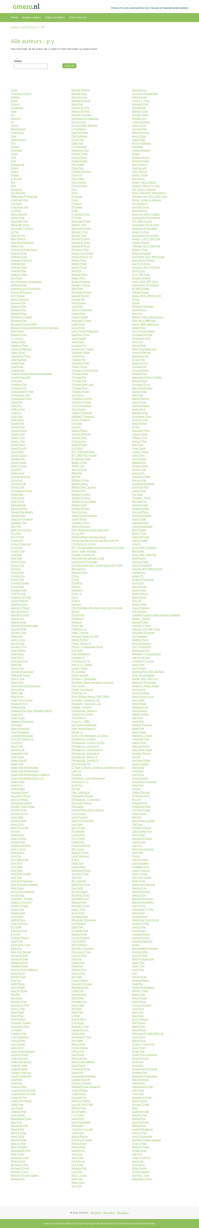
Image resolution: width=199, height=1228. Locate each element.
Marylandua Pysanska (145, 948)
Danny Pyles (139, 604)
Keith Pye (77, 1179)
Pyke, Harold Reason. (84, 728)
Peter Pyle (77, 863)
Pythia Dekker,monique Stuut (89, 537)
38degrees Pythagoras (24, 196)
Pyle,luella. (78, 806)
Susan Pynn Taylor (82, 349)
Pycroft (136, 799)
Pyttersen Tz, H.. (81, 661)
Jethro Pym (17, 824)
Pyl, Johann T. (140, 203)
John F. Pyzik (18, 849)
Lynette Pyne (18, 1111)
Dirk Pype (137, 771)
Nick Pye (76, 1186)
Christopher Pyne (21, 398)
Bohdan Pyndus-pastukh (146, 1140)
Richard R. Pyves (81, 242)
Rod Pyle (76, 271)
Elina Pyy (77, 959)
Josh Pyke (77, 824)
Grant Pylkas (18, 650)
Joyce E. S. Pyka (140, 100)
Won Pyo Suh (79, 512)
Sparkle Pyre (139, 90)
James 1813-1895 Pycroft (146, 295)
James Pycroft (19, 760)
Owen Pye (77, 143)
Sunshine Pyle (140, 487)
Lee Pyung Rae (140, 657)
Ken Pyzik (16, 998)
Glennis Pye (17, 643)
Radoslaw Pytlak (81, 221)
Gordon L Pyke (80, 874)
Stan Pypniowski (81, 1122)
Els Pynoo (137, 1062)
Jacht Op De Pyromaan (85, 561)
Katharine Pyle (19, 955)
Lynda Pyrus (139, 1150)
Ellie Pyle (16, 526)
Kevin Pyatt (17, 1012)
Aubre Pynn (78, 973)
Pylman (15, 97)
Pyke (13, 136)
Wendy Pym (139, 1125)
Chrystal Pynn (140, 512)
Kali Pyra (137, 1154)
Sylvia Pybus (139, 310)
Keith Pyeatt (18, 987)
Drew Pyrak (17, 498)
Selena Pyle (138, 895)
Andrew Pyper (19, 267)
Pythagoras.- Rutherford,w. (87, 749)
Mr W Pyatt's (79, 1111)
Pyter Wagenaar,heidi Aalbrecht (90, 530)
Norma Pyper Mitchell (84, 125)
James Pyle (17, 764)
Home (14, 17)
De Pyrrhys (138, 271)
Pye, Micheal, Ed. (81, 764)
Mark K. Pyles (18, 1133)
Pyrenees (77, 207)
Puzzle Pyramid (80, 938)
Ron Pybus (138, 178)
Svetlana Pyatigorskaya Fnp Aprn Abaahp (156, 615)
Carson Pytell (140, 434)
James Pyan (17, 757)
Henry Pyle (17, 682)
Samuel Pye (78, 299)
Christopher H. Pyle (22, 391)
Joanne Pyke (18, 842)
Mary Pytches (19, 1147)
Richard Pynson (81, 239)
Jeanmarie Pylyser (21, 803)
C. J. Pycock (17, 338)
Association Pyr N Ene (145, 235)
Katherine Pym (19, 962)
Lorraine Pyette (141, 760)
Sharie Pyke (78, 313)
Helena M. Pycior (20, 675)
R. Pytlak (76, 217)
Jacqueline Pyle (19, 753)
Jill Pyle (136, 757)
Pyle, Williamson (81, 654)
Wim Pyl (136, 817)
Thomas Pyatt (80, 373)
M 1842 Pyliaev (140, 288)
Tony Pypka (78, 409)
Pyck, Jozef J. (79, 686)
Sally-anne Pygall (142, 749)
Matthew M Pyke (20, 1150)
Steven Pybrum (141, 870)
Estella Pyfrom (80, 1030)
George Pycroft (20, 615)
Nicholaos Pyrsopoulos (85, 118)
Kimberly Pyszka (141, 827)
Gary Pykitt (78, 1054)
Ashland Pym (139, 373)
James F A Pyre (140, 232)
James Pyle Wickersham (24, 771)
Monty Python (80, 640)
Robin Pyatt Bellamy (83, 1062)
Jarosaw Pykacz (20, 792)
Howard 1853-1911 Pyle (146, 186)
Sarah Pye (77, 1072)
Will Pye (76, 476)
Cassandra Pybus (21, 356)
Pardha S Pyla (79, 154)
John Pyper (17, 888)
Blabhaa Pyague (141, 253)
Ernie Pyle (16, 547)
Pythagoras (17, 164)
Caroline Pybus (141, 934)
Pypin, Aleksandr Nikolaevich (149, 193)
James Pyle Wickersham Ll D (27, 778)
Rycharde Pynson (82, 292)
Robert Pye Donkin (83, 253)
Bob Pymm (17, 331)
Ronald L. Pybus (81, 285)
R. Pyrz (75, 859)
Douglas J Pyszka (81, 984)
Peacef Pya (78, 962)
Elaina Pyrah (139, 976)
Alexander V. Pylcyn (22, 228)
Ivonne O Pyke (140, 923)
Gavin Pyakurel (19, 600)
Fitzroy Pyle (17, 565)
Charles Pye (18, 370)
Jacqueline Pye (140, 356)
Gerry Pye (137, 1012)
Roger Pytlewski (81, 281)
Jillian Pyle (138, 728)
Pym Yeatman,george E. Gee (88, 558)
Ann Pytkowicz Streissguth (26, 281)
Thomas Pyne (80, 388)
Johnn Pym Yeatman (22, 891)
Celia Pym (137, 785)
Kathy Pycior (18, 973)
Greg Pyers (17, 654)
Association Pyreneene (145, 285)
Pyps (135, 1108)
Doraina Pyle (18, 484)
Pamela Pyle (139, 888)
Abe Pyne (137, 718)
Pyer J (75, 189)
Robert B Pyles (140, 161)
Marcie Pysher (80, 1136)
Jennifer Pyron (19, 813)
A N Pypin (16, 203)
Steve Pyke (78, 342)
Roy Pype (137, 494)
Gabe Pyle (77, 927)
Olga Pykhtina (140, 1079)
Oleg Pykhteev (80, 132)
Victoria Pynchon (81, 434)
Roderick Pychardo (143, 579)
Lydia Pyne (17, 1104)
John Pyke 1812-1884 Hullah (148, 257)
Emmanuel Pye (140, 650)
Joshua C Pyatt (140, 1104)
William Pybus (80, 484)
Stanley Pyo (139, 572)
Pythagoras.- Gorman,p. (85, 746)
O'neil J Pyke (139, 1143)
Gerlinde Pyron (80, 898)
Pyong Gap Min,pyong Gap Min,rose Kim (95, 540)
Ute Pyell (77, 423)
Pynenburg (17, 132)
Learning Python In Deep (147, 377)
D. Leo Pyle (138, 359)
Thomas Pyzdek (81, 391)
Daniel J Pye (139, 469)
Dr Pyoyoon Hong (21, 491)
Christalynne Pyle (142, 334)
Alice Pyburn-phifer (143, 820)
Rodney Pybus (80, 274)
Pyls (13, 143)
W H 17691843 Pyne (83, 452)
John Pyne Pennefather (24, 884)
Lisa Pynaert (79, 813)
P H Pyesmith (79, 146)
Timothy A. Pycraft (82, 1129)
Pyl (12, 115)
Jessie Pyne (78, 1150)
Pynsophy (138, 1065)
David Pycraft (18, 448)
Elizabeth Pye (18, 522)
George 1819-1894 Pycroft (147, 569)
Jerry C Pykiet (140, 1019)
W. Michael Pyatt (81, 459)
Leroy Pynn (138, 1037)
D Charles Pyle (80, 930)
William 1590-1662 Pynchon (148, 317)
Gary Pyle (137, 395)
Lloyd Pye (16, 1083)
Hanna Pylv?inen (141, 1005)
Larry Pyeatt (18, 1044)
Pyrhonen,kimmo (82, 803)
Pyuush (136, 788)
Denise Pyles (139, 391)
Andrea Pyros (19, 253)
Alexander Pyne (20, 225)
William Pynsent (81, 498)
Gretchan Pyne (19, 661)
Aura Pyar (138, 1015)
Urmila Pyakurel (81, 420)
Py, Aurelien (78, 671)
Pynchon (16, 118)
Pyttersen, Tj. (79, 629)
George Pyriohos (142, 838)
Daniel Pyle (17, 423)
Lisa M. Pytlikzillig (21, 1076)
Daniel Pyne (18, 427)
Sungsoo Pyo (79, 345)
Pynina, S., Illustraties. (84, 679)
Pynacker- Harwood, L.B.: (86, 700)
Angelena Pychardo (143, 484)
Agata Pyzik (17, 217)
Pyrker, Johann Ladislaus (146, 200)
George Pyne (18, 622)
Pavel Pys (137, 984)
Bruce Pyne (78, 913)
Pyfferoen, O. (79, 693)
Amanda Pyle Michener (24, 249)
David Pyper (139, 1030)
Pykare (15, 175)
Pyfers (14, 168)
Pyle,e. (75, 576)
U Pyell (75, 1015)
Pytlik (75, 210)
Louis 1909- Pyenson (144, 547)
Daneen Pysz (79, 969)
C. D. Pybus (78, 1115)
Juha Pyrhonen (19, 923)
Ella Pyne (137, 824)
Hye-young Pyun (81, 952)
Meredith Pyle (140, 104)
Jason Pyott (139, 732)
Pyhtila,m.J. (78, 618)
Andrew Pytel (18, 271)
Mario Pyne (139, 1040)
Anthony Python (81, 1101)
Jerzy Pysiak (139, 703)
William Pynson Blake (84, 501)
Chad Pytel (17, 366)
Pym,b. (75, 579)
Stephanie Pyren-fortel (145, 920)
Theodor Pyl (79, 359)
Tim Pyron (78, 395)
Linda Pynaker (19, 1069)
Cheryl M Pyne (140, 537)
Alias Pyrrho (18, 235)
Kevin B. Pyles (140, 420)
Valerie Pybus (79, 430)
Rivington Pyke (80, 249)
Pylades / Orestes (82, 707)
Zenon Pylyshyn (81, 526)
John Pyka (17, 867)
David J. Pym (18, 437)
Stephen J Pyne (80, 334)
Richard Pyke (79, 235)
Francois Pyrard (20, 583)
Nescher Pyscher (81, 115)
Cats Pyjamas (18, 359)
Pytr (134, 973)
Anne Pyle (138, 721)
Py (12, 122)
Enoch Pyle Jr (79, 1019)
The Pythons (79, 718)
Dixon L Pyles (18, 466)
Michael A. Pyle (19, 1165)
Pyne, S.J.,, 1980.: (81, 721)
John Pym (16, 877)
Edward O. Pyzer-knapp (145, 686)
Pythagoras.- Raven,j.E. (85, 757)
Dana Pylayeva (140, 608)
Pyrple (136, 856)
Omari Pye (77, 139)
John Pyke (17, 870)
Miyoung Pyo (79, 1058)
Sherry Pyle (138, 927)
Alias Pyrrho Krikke (83, 820)
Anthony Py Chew (82, 1140)
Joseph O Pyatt (19, 906)
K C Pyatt (16, 927)
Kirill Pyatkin (18, 1019)
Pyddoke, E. (78, 657)
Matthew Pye (139, 210)
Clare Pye (16, 405)
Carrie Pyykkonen (21, 349)
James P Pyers (140, 452)
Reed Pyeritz (139, 597)
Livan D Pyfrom (141, 1157)
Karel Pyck (17, 941)
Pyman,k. (77, 622)
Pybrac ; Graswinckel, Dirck (87, 647)
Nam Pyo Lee (79, 97)
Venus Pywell (139, 540)
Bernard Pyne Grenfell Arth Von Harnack (34, 327)
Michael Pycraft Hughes (25, 1175)
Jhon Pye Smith (19, 827)
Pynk (74, 200)
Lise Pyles (16, 1079)
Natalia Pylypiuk (81, 100)
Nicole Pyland (79, 891)
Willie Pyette (139, 1168)
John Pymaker (140, 863)
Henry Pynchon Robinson (26, 686)
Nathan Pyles (140, 111)
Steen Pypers (18, 139)
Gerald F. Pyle (18, 632)
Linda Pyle (77, 991)
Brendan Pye (79, 1001)
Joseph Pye (17, 909)
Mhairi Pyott (18, 1161)
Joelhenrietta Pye (21, 845)
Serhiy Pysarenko (82, 310)
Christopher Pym (142, 831)
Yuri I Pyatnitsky (141, 647)
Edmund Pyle (18, 505)
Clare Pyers (138, 906)
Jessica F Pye (139, 441)
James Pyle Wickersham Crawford (30, 774)
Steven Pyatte (140, 505)
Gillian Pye (17, 636)
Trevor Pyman (80, 1047)
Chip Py (136, 544)
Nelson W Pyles (81, 111)
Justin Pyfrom (79, 1090)
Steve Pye (77, 966)
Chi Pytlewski (139, 636)
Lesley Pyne (139, 491)
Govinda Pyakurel (142, 941)
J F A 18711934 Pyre (22, 739)
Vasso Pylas (139, 519)
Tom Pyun (138, 1008)
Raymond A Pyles (81, 228)
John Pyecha (139, 586)
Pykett (136, 303)
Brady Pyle (138, 1051)
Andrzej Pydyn (19, 274)
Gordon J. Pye (18, 647)
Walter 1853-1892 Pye (144, 679)
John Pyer (16, 863)
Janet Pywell (18, 788)
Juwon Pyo (138, 962)
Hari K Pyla (17, 668)
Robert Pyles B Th (82, 257)
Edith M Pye (18, 501)
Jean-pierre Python (143, 260)
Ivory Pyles (138, 700)
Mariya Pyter (79, 902)
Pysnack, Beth (140, 115)
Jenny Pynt (17, 817)
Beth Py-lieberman (143, 959)
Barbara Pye (18, 303)
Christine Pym (19, 384)
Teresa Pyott (139, 916)
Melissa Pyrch (140, 707)
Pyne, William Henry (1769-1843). (90, 696)
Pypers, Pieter (80, 668)
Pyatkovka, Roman (82, 796)
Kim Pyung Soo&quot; (84, 725)
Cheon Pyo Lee (141, 792)
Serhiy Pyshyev (141, 693)
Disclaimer (96, 1212)
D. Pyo (135, 427)
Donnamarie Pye (20, 476)
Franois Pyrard (140, 242)
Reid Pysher (139, 558)
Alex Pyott (77, 888)
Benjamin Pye (19, 320)
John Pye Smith (19, 859)
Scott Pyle (77, 306)
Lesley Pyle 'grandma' (144, 1054)
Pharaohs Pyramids (143, 632)
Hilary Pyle (17, 693)
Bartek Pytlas (18, 313)
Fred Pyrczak (18, 593)
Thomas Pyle (79, 381)
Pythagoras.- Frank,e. (84, 739)
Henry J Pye (17, 679)
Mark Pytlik (17, 1136)
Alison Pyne (78, 1044)
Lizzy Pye (77, 1172)
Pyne (14, 111)
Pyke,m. (76, 586)
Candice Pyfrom (81, 1079)
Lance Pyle (78, 1118)
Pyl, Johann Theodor (144, 189)
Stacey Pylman (140, 714)
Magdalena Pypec (21, 1118)
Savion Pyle (78, 1033)
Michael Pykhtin (81, 90)
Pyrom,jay (77, 625)
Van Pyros (138, 774)
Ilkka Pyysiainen (20, 732)
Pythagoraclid (80, 916)
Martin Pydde (18, 1140)
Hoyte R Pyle (139, 955)
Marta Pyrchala (141, 891)
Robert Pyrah (79, 267)
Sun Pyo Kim (18, 193)
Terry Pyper (139, 668)
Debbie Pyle (18, 459)
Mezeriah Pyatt (20, 1157)
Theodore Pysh (80, 363)
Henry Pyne (17, 689)
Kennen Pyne (18, 1001)
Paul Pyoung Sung (143, 849)
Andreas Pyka (19, 257)
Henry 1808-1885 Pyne (145, 324)
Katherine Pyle (19, 959)
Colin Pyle (16, 416)
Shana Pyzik (79, 1147)
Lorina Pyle (78, 835)
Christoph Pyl (19, 388)
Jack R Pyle (17, 746)
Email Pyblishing (81, 845)
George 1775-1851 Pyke (146, 629)
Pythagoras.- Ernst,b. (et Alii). (88, 742)
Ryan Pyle (77, 288)
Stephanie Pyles (141, 806)
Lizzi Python (79, 941)
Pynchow (77, 196)
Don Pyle (16, 469)
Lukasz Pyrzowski (21, 1101)
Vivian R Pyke (79, 444)
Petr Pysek (78, 164)
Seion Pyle (138, 767)
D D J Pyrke (78, 838)
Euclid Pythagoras (142, 1129)
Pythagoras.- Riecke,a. (84, 711)
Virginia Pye (78, 441)
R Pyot (136, 299)
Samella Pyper (140, 522)
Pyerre (15, 125)
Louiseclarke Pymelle (23, 1090)
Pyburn (15, 104)
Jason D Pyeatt (19, 799)
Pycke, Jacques (80, 675)
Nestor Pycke (140, 175)
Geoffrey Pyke (19, 604)
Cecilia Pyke (17, 363)
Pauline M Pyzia (81, 1069)
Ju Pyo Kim (17, 916)
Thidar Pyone (79, 366)
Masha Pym (139, 1118)
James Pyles (18, 781)
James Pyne (139, 125)
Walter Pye (78, 466)
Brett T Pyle (139, 533)
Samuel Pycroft (80, 295)
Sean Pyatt (78, 1005)
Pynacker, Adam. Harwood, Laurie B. (92, 682)
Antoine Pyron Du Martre (26, 288)
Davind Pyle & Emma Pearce (88, 810)
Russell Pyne (139, 803)
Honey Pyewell (140, 1172)
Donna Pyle (17, 473)
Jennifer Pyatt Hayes (23, 806)
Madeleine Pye (80, 987)
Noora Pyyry (79, 122)
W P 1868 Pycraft (142, 221)
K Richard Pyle (19, 930)
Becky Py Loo (140, 363)
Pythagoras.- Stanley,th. (85, 760)
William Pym (79, 491)
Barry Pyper (79, 827)
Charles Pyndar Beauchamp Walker (31, 373)
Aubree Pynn (79, 994)
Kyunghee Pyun (20, 1026)
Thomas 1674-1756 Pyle (146, 246)
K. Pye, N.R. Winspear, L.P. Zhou (90, 735)
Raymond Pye (79, 934)
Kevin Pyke (17, 1015)
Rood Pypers (18, 129)
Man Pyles (138, 551)
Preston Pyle (139, 1115)
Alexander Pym (19, 221)
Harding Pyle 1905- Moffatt (148, 671)
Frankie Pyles (140, 952)
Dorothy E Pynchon (83, 948)
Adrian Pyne (139, 742)
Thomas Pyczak (141, 810)
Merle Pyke (138, 1026)
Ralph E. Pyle (79, 225)
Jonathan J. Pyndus (22, 898)
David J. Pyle (18, 434)
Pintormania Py (141, 796)
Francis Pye (17, 579)
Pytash (136, 154)
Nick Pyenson (79, 945)
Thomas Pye (79, 377)
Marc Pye (16, 1122)
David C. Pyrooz (141, 618)
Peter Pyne (78, 1182)
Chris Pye (16, 381)
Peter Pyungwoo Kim (144, 349)
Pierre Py (77, 175)
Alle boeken (109, 1212)
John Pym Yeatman (22, 881)
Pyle (13, 186)
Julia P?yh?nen (140, 1122)
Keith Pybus (18, 984)
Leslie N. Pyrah (19, 1054)
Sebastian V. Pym (81, 1037)
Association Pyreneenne (146, 217)
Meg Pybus (17, 1154)
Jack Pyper (78, 1165)
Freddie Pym (139, 118)
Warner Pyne (79, 469)
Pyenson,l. (77, 590)
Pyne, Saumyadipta (143, 675)
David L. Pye (18, 441)
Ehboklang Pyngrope (144, 781)
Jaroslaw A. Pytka (21, 796)
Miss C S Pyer (79, 1175)
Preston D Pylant (81, 1083)
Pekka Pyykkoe (141, 150)
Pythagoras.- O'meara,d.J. (86, 799)
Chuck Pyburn (80, 980)
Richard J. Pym (80, 232)
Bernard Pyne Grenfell (24, 324)
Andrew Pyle (18, 264)
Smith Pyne (78, 324)
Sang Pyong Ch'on (143, 696)
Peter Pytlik (139, 448)
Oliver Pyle (138, 966)
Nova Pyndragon (142, 565)
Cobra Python (140, 370)
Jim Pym (15, 831)
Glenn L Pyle (18, 640)
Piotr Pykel (78, 178)
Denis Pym (138, 455)
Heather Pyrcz (140, 640)
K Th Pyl (15, 934)
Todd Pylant (79, 1094)
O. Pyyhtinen (79, 129)
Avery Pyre (138, 913)
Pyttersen (16, 150)
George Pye (17, 618)
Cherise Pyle (139, 366)
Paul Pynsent (139, 711)
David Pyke (17, 452)
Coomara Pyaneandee (145, 93)
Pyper (14, 100)
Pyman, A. (77, 732)
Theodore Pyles (141, 476)
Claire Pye (16, 402)
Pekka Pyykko (80, 161)
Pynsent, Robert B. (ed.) (85, 636)
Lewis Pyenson (19, 1058)
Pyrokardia (78, 831)
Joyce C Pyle (78, 909)
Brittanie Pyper (80, 895)
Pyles (75, 193)
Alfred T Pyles (140, 991)
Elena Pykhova (140, 398)
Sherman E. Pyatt (81, 320)
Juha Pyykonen (80, 856)
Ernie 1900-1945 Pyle (144, 554)
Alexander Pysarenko (84, 920)
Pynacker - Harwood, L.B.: (86, 703)
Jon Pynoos (17, 895)
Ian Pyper (16, 725)
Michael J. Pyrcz (20, 1172)
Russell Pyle (139, 107)
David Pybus (18, 444)
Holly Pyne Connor (22, 700)
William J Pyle (139, 249)
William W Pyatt (81, 508)
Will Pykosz (138, 1023)
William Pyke (79, 1108)
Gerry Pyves (139, 459)
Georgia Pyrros (141, 746)
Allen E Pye (17, 246)
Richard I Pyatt (140, 1147)
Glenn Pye (77, 1157)
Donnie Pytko (140, 622)
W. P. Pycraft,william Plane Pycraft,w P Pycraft (98, 547)
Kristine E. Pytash (21, 1023)
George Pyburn (20, 611)
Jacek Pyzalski (140, 764)
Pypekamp (17, 107)
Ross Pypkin (139, 530)
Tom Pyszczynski (81, 405)
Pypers (15, 171)
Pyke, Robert (139, 171)
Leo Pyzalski (79, 923)
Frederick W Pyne (21, 597)
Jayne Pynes (139, 590)
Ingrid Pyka (138, 842)
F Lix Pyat (16, 554)
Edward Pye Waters (22, 512)
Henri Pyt (137, 342)
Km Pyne (77, 1008)
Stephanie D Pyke (142, 1086)
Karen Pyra (138, 409)
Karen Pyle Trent (21, 945)
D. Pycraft (16, 178)
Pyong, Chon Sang (82, 689)
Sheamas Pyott (141, 430)
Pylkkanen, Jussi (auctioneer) (88, 778)
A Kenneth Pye (19, 200)
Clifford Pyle (18, 409)
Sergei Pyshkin (140, 508)
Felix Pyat (16, 558)
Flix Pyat (15, 569)
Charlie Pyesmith (20, 377)
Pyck (13, 157)
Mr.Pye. (76, 788)
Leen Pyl (137, 845)
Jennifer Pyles (19, 810)
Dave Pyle (137, 1161)
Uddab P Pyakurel (82, 413)
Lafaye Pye (78, 1133)
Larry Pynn (17, 1047)
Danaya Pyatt (140, 466)
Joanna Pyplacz (141, 405)
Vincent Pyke (79, 437)
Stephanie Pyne (141, 338)
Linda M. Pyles (19, 1065)
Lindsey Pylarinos (21, 1072)
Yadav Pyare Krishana (84, 515)
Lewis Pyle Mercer (21, 1062)
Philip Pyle (77, 168)
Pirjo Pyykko (79, 182)
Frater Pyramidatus (143, 987)
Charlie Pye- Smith (82, 714)
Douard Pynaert (141, 278)
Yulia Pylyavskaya (142, 526)
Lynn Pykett (18, 1115)
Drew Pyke (17, 494)
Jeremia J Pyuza (141, 753)
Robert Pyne (79, 260)
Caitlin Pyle (78, 842)
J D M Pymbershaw (22, 735)
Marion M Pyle (19, 1125)
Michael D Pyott (20, 1168)
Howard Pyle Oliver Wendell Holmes (31, 711)
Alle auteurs (123, 1212)
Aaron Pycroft (19, 214)
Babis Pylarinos (20, 299)
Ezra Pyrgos (139, 930)
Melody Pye (139, 462)
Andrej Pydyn (79, 1143)
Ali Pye (15, 232)
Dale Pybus (17, 420)
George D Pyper (20, 608)
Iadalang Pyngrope (22, 721)
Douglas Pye (79, 1097)
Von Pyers (77, 448)
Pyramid (76, 774)
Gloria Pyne (139, 345)
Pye (13, 182)
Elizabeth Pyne (140, 867)
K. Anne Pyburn (20, 938)
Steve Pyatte (79, 338)
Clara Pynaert (140, 859)
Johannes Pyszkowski (144, 228)
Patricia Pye (139, 689)
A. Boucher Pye (19, 207)
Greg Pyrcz (17, 657)
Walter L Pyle (79, 462)
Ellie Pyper (78, 1125)
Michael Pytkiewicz (143, 306)
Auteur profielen (55, 17)
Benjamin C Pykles (21, 317)
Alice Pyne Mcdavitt (22, 242)
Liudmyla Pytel (140, 1111)
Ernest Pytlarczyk (21, 544)
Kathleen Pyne (19, 966)
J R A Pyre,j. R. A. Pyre (83, 544)
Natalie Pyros (140, 413)
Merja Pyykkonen (142, 388)
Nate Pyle (77, 104)
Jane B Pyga (139, 136)
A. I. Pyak (16, 210)
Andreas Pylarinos (21, 260)
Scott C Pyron (140, 874)
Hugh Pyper (18, 718)
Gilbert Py (137, 576)
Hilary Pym (17, 696)
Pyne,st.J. (77, 604)
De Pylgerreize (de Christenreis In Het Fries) (97, 565)
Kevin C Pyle (18, 1008)
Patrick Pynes (79, 157)
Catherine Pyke (141, 122)
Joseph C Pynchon (21, 902)
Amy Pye (137, 313)
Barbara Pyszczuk (142, 898)
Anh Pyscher (139, 611)
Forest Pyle (17, 572)
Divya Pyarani (140, 778)
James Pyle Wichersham (24, 767)
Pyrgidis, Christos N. (83, 554)
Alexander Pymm (142, 1179)
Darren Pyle (139, 480)
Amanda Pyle (79, 1168)
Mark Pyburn (140, 164)
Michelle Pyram (80, 906)
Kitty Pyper (78, 849)
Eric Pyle (16, 533)
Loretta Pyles (18, 1086)
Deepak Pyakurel (142, 725)
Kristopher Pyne (141, 416)
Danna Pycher (19, 430)
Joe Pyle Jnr (78, 1161)
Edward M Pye (19, 508)
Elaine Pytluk (139, 1101)
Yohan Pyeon (79, 519)
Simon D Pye (139, 1133)
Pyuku (135, 945)
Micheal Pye (78, 569)
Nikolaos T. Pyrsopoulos (146, 654)
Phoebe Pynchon (81, 171)
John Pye (16, 856)
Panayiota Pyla (80, 150)
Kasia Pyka (138, 1083)
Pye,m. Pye (78, 533)
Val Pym (76, 427)
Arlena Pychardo (141, 515)
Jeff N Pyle (138, 1090)
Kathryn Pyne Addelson (24, 969)
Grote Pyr (77, 785)
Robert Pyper (79, 264)
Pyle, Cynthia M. (81, 792)
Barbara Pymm (141, 157)
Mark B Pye (17, 1129)
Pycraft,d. (77, 583)
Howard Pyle (18, 707)
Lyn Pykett (17, 1108)
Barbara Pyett (140, 561)
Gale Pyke (77, 1012)
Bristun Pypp (139, 381)
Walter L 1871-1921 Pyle (146, 239)
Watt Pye (77, 473)
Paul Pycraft (139, 168)
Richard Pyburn (141, 938)
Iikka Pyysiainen (20, 728)
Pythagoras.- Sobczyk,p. (85, 753)
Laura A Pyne (79, 955)
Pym (13, 161)
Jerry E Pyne (139, 402)
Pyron (14, 154)
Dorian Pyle (17, 487)
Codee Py (16, 413)
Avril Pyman (18, 295)
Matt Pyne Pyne (81, 884)
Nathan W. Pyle (80, 107)
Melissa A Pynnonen (144, 682)
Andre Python (140, 593)
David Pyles (138, 139)
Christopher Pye (20, 395)
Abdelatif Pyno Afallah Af (86, 1086)
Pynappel (16, 189)
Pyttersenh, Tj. (80, 781)
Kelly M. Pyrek (19, 991)
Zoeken (68, 65)
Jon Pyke (77, 976)
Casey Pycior (18, 352)
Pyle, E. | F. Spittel (82, 664)
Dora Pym (16, 480)
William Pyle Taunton (84, 487)
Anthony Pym (18, 285)
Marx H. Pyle (18, 1143)
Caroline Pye (139, 129)
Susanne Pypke (80, 352)
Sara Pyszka (79, 303)
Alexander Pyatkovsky (145, 1076)
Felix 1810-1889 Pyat (144, 320)
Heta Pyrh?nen (140, 132)
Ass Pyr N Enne (141, 264)
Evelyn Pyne (18, 551)
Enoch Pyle (138, 835)
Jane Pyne (16, 785)
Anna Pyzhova (140, 1058)
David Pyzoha (19, 455)
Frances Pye (18, 576)
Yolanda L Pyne (80, 522)
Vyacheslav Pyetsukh (84, 1076)
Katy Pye (16, 980)
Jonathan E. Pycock (143, 661)
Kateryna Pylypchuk (143, 884)
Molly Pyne (138, 881)
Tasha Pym (78, 356)
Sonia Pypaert (80, 817)
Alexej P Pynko (80, 852)
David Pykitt (78, 1065)
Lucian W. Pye (19, 1097)
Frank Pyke (17, 586)
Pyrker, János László (144, 182)
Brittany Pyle (139, 1072)
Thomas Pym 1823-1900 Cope (149, 196)
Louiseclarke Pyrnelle (23, 1094)
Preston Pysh (79, 186)
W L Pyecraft (79, 881)
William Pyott (79, 505)
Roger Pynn (78, 278)
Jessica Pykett (19, 820)
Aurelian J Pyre (140, 1175)
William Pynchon (81, 494)
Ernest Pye (17, 540)
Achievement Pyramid (144, 1069)
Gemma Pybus (140, 980)
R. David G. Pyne (81, 214)
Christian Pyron (141, 384)
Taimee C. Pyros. (141, 498)
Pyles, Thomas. (80, 632)
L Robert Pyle (18, 1033)
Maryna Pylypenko (143, 902)
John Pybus (17, 852)
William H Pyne (80, 480)
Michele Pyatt (79, 93)
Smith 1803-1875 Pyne (145, 281)
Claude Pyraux (140, 292)
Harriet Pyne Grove (22, 671)
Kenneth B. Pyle (20, 1005)
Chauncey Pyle (140, 739)
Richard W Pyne (81, 246)
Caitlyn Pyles (18, 342)
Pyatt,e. (76, 600)
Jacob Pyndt (18, 749)
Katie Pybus (139, 1001)
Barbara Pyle (18, 306)
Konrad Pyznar (140, 207)
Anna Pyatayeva (141, 643)
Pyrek (14, 90)
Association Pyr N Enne (145, 225)
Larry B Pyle (18, 1040)
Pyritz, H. (77, 593)
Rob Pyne (137, 444)
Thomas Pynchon (21, 93)
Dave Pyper (139, 1047)
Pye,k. (75, 597)
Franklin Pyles (19, 590)
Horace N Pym (19, 703)
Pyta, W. (136, 600)
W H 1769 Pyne (141, 274)
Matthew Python (81, 870)
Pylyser (15, 146)
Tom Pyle (137, 852)
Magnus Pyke (79, 572)
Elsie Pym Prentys (21, 530)
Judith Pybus (18, 920)
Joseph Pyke (18, 913)
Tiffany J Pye (139, 437)
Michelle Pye (139, 501)
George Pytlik (19, 629)
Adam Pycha (139, 813)
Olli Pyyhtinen (80, 136)
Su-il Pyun (138, 583)
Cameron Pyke (19, 345)
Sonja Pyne (78, 327)
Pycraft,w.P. (78, 615)
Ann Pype (16, 278)
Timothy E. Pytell (81, 402)
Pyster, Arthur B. (81, 643)
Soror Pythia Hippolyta (85, 331)
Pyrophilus (138, 1165)
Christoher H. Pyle (142, 909)
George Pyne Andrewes (24, 625)
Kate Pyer (16, 948)
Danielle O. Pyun (141, 625)
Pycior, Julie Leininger (84, 551)
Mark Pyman (139, 998)
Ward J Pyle (138, 994)
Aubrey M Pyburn (21, 292)
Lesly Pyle (137, 969)
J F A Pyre (16, 742)
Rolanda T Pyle (80, 1026)
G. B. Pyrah (78, 1023)
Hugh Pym (17, 714)
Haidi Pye (16, 664)
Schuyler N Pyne (141, 1097)
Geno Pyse (138, 664)
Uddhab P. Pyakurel (83, 416)
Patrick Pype (139, 97)
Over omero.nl (77, 17)
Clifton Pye (78, 1051)
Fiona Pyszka (18, 561)
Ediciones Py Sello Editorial (147, 1033)
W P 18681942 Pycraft (84, 455)
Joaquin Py (138, 473)
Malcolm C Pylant (142, 735)
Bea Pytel (137, 146)
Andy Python (139, 423)
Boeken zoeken (32, 17)
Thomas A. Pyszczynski (85, 370)
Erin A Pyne (17, 537)
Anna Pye (77, 1154)
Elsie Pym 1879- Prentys (146, 214)
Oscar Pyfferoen (141, 352)
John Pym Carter (141, 877)
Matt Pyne (77, 998)
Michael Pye (18, 1179)
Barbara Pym (18, 310)
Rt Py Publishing (141, 143)
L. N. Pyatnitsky (20, 1037)
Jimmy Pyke (17, 835)
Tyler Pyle (138, 1094)
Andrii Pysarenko (142, 1136)
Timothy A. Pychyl (82, 398)
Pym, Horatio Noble (143, 331)
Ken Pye (15, 994)
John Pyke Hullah (21, 874)
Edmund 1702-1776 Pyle (146, 267)
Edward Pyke (18, 515)
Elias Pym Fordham (22, 519)
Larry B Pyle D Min (82, 1104)
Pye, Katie (77, 1040)
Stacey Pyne (78, 867)
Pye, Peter (77, 650)
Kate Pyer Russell (21, 952)
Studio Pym (138, 327)
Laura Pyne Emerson (23, 1051)
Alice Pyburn (18, 239)
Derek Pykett (18, 462)
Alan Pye (76, 877)
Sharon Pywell (80, 317)
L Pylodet (16, 1030)
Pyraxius (76, 203)
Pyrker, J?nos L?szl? (143, 1044)
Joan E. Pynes (18, 838)
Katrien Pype (18, 976)
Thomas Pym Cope (82, 384)
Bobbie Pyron (19, 334)
